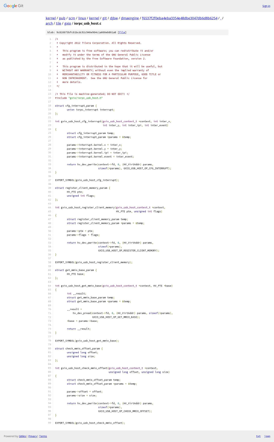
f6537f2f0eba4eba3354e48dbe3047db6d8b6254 (179, 18)
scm (72, 18)
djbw (114, 18)
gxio (67, 23)
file (122, 32)
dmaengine (130, 18)
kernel (51, 18)
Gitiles (22, 436)
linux (82, 18)
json (267, 436)
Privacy (32, 436)
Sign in (266, 6)
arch (49, 23)
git (104, 18)
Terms (43, 436)
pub (62, 18)
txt (258, 436)
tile (58, 23)
